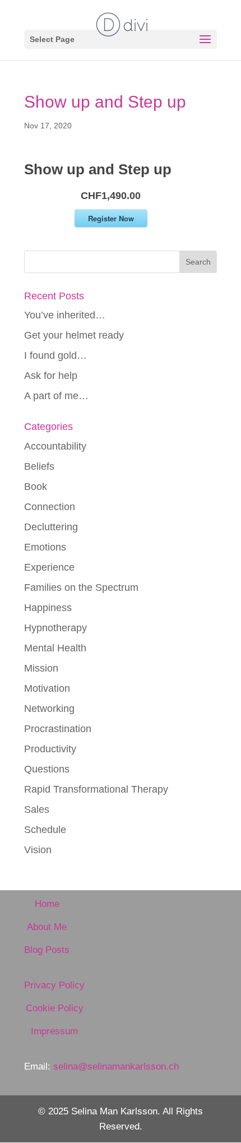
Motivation (47, 688)
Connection (49, 506)
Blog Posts (46, 950)
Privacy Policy (54, 985)
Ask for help (50, 375)
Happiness (48, 607)
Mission (41, 668)
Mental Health (55, 648)
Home (47, 904)
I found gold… (55, 355)
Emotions (45, 547)
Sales (36, 809)
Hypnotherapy (55, 627)
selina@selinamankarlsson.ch (116, 1066)
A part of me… (56, 395)
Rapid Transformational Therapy (96, 789)
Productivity (50, 749)
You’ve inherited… (64, 315)
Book (35, 486)
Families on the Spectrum (81, 587)
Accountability (55, 446)
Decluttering (51, 527)
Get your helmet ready (74, 335)
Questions (46, 769)
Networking (49, 708)
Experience (49, 567)
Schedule (45, 829)
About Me (47, 927)
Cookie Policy (55, 1008)
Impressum (54, 1031)
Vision (38, 849)
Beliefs (39, 466)
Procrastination (57, 728)
